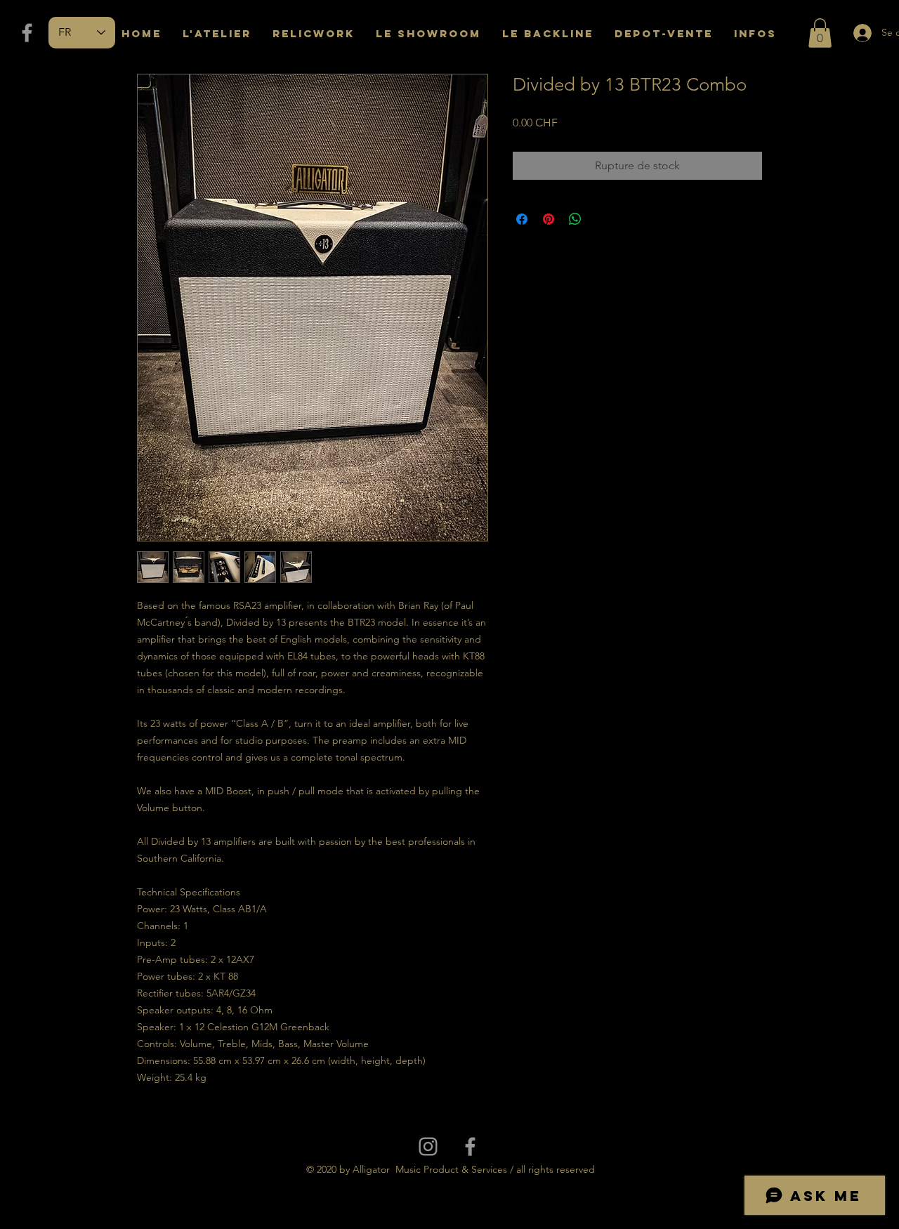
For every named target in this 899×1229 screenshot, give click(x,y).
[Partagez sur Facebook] (521, 219)
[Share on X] (601, 219)
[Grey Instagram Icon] (428, 1146)
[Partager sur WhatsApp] (575, 219)
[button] (820, 33)
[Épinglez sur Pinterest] (548, 219)
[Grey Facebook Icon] (27, 32)
